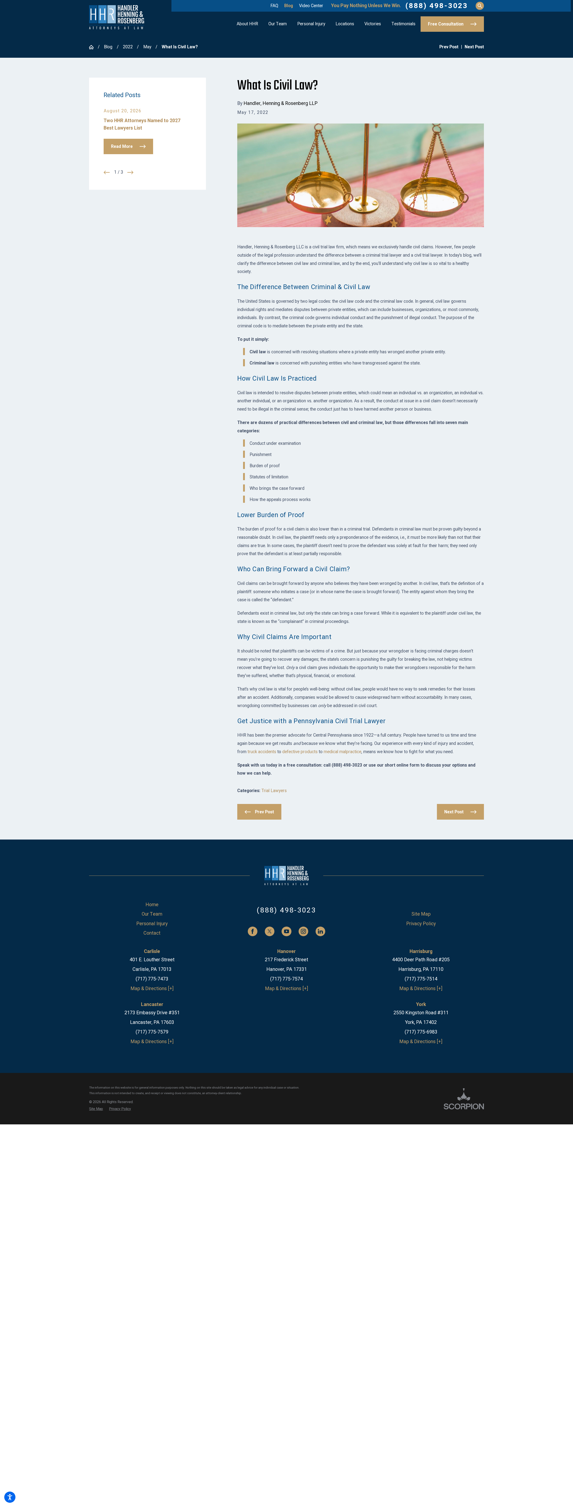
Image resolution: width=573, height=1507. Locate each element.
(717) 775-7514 (421, 979)
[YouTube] (286, 931)
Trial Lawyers (274, 791)
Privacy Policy (421, 923)
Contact (151, 933)
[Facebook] (252, 931)
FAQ (274, 6)
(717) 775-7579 (152, 1032)
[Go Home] (93, 47)
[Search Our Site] (480, 6)
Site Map (421, 914)
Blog (288, 6)
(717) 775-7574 (286, 979)
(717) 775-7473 (152, 979)
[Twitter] (269, 931)
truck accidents (262, 752)
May (147, 47)
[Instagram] (303, 931)
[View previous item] (107, 172)
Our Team (152, 914)
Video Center (311, 6)
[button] (9, 1497)
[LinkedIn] (320, 931)
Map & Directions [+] (152, 988)
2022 (128, 47)
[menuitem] (247, 24)
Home (151, 904)
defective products (300, 752)
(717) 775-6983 (421, 1032)
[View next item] (130, 172)
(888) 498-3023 (436, 5)
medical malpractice (342, 752)
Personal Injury (152, 923)
